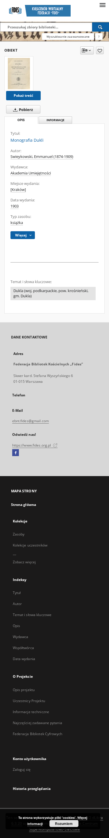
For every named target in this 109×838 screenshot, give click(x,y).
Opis (16, 625)
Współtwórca (23, 647)
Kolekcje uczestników (30, 545)
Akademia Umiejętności (30, 173)
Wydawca (20, 636)
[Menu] (102, 4)
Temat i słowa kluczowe (32, 614)
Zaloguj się (22, 769)
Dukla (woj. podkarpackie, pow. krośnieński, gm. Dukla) (50, 293)
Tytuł (17, 592)
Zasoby (19, 534)
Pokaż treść (23, 95)
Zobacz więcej (24, 562)
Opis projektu (24, 689)
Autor (17, 603)
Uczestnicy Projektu (29, 700)
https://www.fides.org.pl (32, 445)
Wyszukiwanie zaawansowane (68, 36)
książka (16, 222)
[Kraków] (18, 189)
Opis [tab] (21, 120)
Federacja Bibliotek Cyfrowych (37, 733)
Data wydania (24, 658)
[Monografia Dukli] (19, 73)
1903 (14, 206)
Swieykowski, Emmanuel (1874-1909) (41, 156)
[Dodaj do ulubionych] (100, 50)
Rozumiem (64, 823)
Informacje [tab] (56, 120)
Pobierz (25, 109)
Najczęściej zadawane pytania (37, 722)
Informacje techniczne (31, 711)
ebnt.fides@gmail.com (30, 420)
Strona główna (23, 504)
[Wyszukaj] (100, 27)
